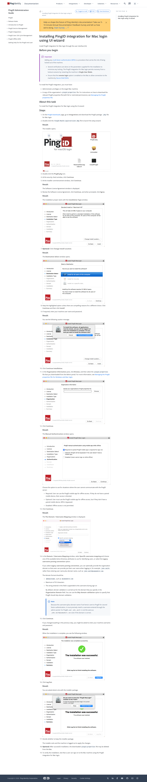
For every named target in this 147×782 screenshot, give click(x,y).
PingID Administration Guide (18, 11)
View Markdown (104, 11)
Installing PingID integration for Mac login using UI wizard (128, 17)
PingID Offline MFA (14, 39)
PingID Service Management (17, 28)
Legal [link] (58, 778)
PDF (93, 11)
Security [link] (74, 778)
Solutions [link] (102, 4)
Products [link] (60, 4)
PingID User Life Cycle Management (20, 35)
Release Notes (13, 21)
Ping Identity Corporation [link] (29, 778)
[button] (135, 3)
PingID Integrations (14, 32)
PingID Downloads (54, 115)
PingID (10, 18)
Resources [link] (115, 4)
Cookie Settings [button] (85, 778)
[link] (14, 3)
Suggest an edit (82, 11)
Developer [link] (89, 4)
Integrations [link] (74, 4)
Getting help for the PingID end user (20, 42)
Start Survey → (60, 28)
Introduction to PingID (15, 25)
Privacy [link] (66, 778)
